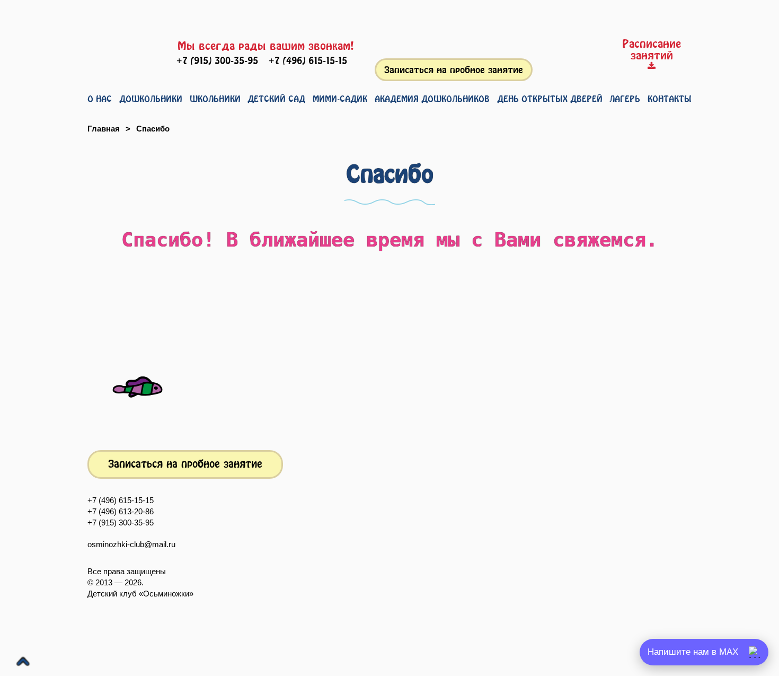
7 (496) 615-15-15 (308, 60)
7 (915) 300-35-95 (217, 60)
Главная (103, 128)
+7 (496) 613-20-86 (120, 511)
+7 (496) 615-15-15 (120, 500)
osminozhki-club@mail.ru (131, 544)
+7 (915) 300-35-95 (120, 522)
